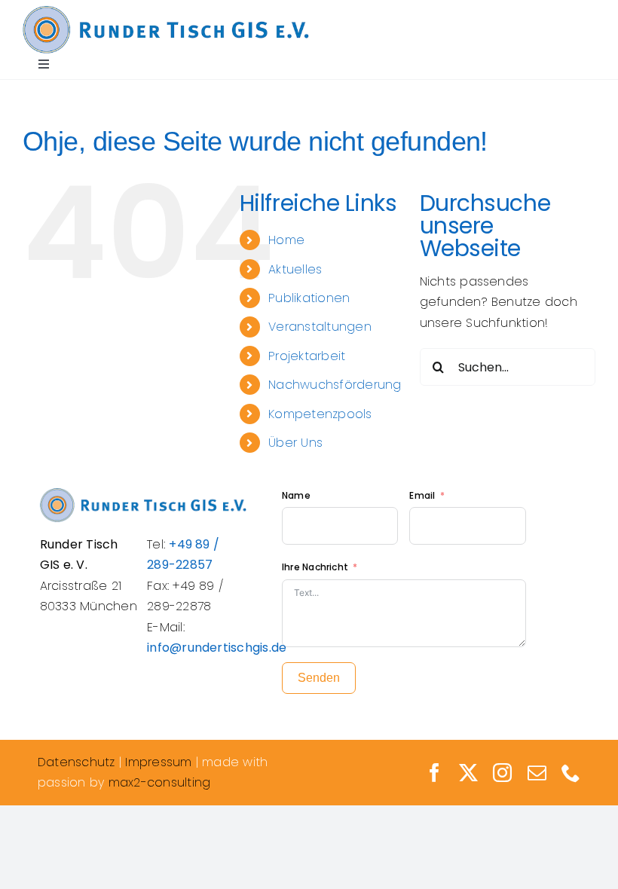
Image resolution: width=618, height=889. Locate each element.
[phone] (570, 772)
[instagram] (502, 772)
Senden (319, 677)
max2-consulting (160, 782)
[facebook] (434, 772)
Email (423, 495)
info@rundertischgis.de (216, 647)
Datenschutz (76, 762)
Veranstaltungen (320, 326)
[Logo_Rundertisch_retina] (166, 11)
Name (296, 495)
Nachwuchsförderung (334, 384)
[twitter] (468, 772)
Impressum (158, 762)
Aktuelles (295, 269)
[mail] (537, 772)
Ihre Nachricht (315, 567)
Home (286, 240)
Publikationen (309, 298)
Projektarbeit (306, 356)
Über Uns (295, 442)
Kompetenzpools (320, 414)
